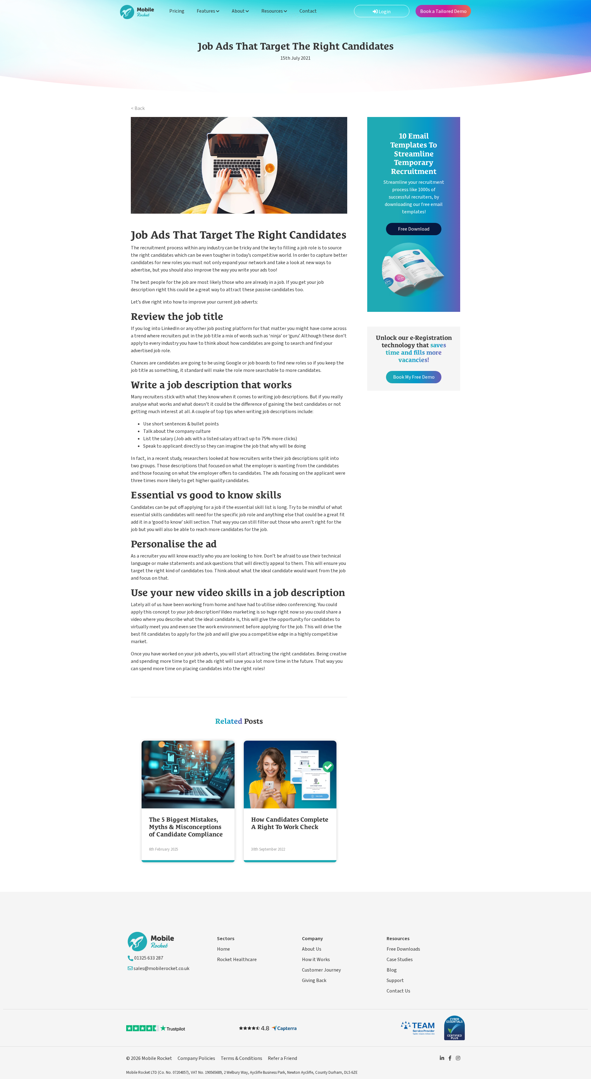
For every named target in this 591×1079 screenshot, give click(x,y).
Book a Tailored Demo (443, 11)
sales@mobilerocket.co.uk (161, 968)
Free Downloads (403, 949)
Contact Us (398, 991)
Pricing (176, 11)
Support (395, 980)
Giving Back (314, 980)
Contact (308, 11)
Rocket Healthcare (237, 959)
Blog (392, 970)
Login (384, 11)
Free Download (413, 229)
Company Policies (196, 1058)
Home (223, 949)
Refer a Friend (282, 1058)
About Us (311, 949)
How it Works (316, 959)
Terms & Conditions (241, 1058)
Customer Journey (321, 970)
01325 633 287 (148, 958)
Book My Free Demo (414, 377)
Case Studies (400, 959)
